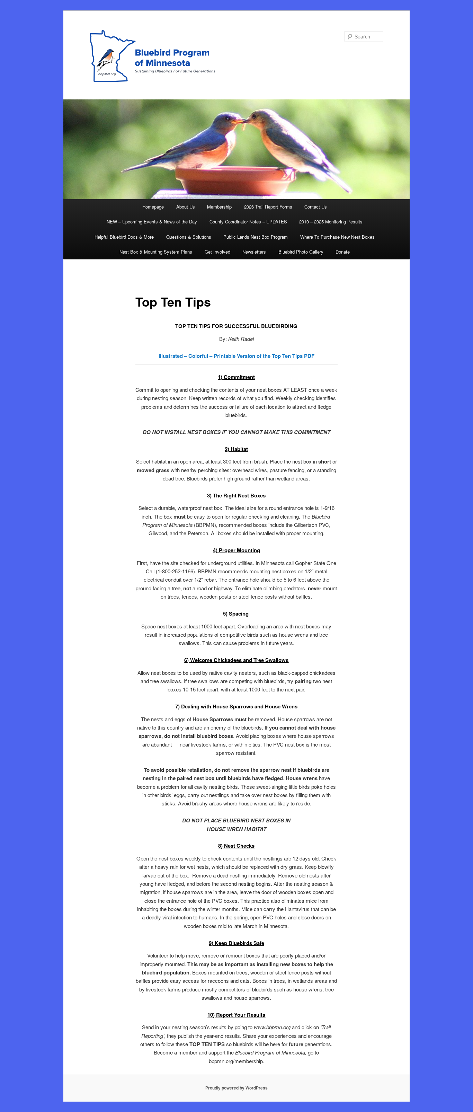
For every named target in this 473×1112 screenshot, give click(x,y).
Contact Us (315, 206)
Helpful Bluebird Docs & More (124, 236)
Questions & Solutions (188, 236)
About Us (185, 206)
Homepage (153, 206)
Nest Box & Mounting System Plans (155, 251)
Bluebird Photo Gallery (300, 251)
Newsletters (254, 251)
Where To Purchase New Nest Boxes (337, 236)
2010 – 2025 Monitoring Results (331, 221)
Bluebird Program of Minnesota (236, 56)
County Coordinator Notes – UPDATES (248, 221)
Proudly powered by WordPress (236, 1088)
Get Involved (217, 251)
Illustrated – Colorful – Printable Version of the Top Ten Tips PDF (236, 356)
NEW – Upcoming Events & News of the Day (152, 221)
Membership (219, 206)
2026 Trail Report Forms (268, 206)
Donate (343, 251)
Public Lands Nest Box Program (255, 236)
